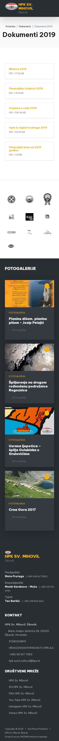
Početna (9, 26)
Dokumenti (25, 26)
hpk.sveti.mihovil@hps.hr (24, 660)
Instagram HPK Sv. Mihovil (24, 706)
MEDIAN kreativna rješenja (33, 736)
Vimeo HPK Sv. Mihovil (22, 713)
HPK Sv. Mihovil (17, 680)
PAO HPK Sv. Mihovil (20, 693)
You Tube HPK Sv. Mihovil (23, 700)
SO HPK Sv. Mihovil (19, 687)
